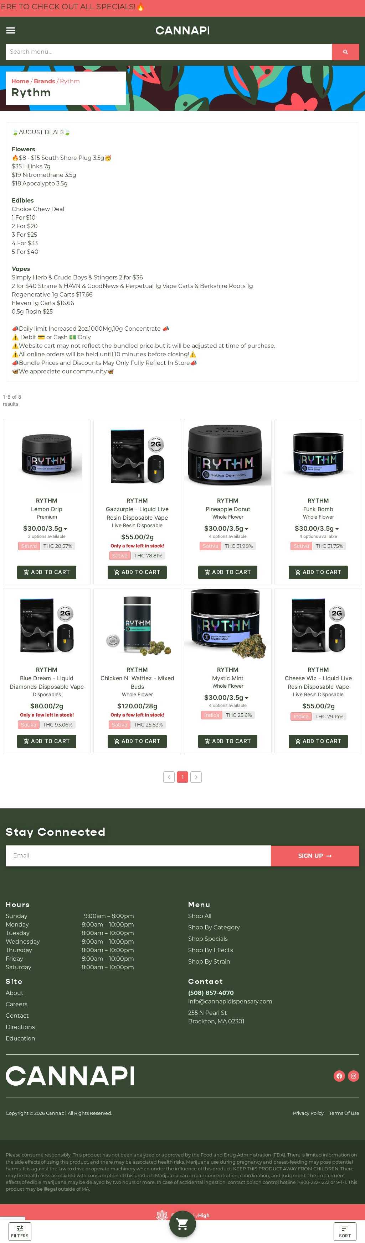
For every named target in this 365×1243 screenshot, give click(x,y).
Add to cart (50, 572)
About (15, 993)
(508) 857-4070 (211, 993)
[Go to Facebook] (339, 1076)
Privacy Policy (308, 1113)
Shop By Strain (209, 961)
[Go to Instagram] (353, 1076)
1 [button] (182, 777)
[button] (11, 30)
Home (20, 81)
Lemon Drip (46, 509)
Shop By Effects (210, 950)
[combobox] (169, 52)
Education (20, 1038)
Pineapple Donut (228, 509)
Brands (44, 81)
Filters (20, 1235)
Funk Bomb (318, 509)
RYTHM (46, 500)
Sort (345, 1235)
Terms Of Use (344, 1113)
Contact (17, 1015)
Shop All (199, 916)
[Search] (345, 52)
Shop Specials (208, 938)
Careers (16, 1004)
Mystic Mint (227, 678)
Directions (20, 1027)
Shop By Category (214, 927)
